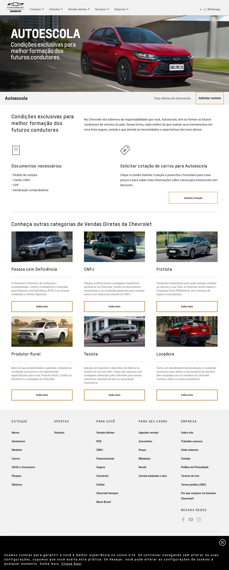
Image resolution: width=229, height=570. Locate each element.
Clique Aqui (72, 563)
